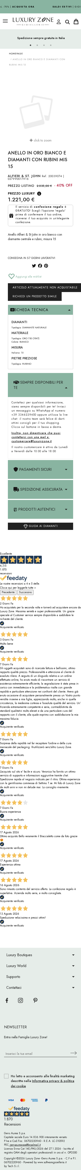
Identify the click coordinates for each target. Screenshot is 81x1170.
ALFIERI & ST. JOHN (24, 176)
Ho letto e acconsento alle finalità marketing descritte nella (42, 1081)
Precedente (8, 592)
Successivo (25, 592)
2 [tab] (37, 45)
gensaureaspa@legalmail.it (25, 1145)
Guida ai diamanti (43, 526)
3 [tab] (44, 45)
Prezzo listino (21, 185)
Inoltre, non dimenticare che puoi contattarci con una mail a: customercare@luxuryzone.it (36, 437)
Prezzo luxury (21, 193)
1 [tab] (30, 45)
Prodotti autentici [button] (36, 509)
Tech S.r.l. (14, 1166)
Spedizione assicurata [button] (41, 489)
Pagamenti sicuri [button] (35, 469)
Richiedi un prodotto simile (35, 296)
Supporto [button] (13, 976)
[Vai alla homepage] (35, 21)
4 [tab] (50, 45)
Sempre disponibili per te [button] (38, 385)
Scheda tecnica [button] (31, 309)
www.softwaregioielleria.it (52, 1162)
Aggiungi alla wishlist (28, 277)
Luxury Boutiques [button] (19, 955)
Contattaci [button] (13, 987)
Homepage (16, 53)
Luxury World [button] (16, 965)
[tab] (40, 310)
